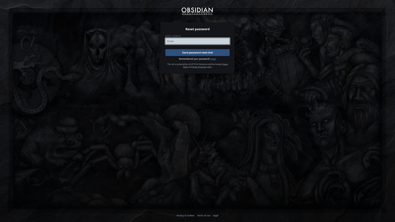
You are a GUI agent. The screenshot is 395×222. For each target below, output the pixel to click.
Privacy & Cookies (186, 215)
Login (213, 58)
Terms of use (203, 215)
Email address (173, 36)
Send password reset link (197, 52)
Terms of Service (199, 67)
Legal (215, 215)
